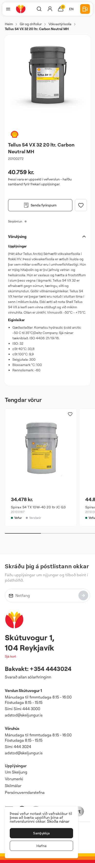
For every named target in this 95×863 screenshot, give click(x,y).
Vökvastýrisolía (59, 24)
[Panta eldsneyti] (85, 9)
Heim (9, 24)
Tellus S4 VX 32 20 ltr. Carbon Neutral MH (37, 29)
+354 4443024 (50, 668)
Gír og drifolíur (31, 24)
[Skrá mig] (83, 595)
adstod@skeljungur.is (23, 715)
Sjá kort (10, 656)
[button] (8, 9)
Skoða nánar (58, 821)
